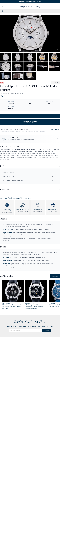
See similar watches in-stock (30, 116)
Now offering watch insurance (30, 1)
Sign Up (46, 330)
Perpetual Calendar (21, 11)
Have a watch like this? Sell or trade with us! (30, 122)
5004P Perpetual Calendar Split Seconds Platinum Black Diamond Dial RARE (12, 306)
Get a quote (55, 129)
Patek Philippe (9, 11)
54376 (31, 11)
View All (55, 276)
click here (24, 268)
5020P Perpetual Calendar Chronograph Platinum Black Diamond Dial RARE (34, 306)
